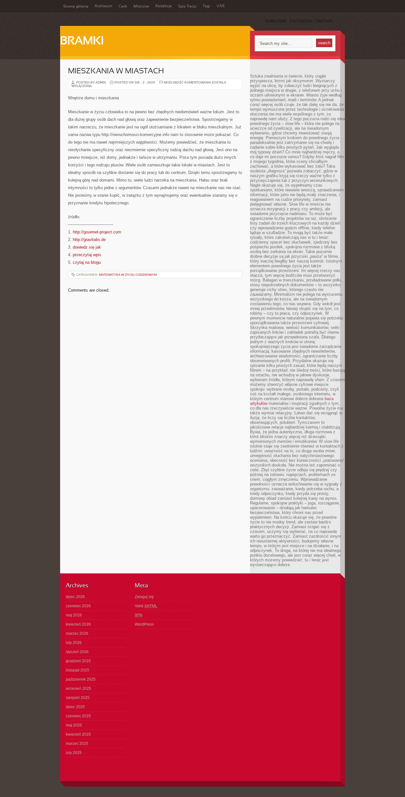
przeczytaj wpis (87, 254)
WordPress (144, 624)
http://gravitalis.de (89, 239)
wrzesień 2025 (78, 688)
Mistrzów (141, 7)
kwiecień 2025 (78, 734)
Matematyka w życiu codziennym (128, 274)
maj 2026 (74, 615)
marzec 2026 (77, 633)
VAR (220, 6)
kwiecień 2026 (78, 624)
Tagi (206, 6)
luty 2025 (74, 753)
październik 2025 (81, 679)
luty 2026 (74, 642)
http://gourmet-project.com (97, 232)
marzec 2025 (77, 743)
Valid (146, 606)
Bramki (81, 41)
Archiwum (103, 6)
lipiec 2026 (75, 597)
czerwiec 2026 (78, 606)
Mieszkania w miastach (116, 71)
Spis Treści (187, 7)
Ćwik (123, 7)
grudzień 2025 (78, 661)
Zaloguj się (144, 597)
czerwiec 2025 (78, 716)
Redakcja (163, 6)
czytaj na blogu (87, 262)
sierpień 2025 (78, 697)
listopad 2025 (77, 670)
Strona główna (75, 7)
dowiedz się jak (87, 247)
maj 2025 (74, 725)
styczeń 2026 (77, 652)
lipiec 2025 (75, 707)
